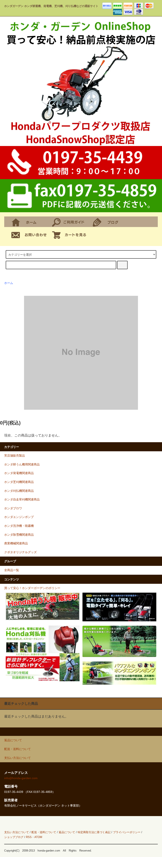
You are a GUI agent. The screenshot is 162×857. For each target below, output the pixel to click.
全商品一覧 (11, 570)
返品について (67, 832)
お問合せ (29, 234)
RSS (29, 837)
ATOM (38, 837)
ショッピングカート (70, 234)
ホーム (29, 221)
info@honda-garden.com (21, 778)
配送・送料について (43, 832)
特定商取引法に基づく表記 (94, 832)
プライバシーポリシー (126, 832)
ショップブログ (111, 221)
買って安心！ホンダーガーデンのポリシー (32, 588)
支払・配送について (70, 221)
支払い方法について (16, 832)
